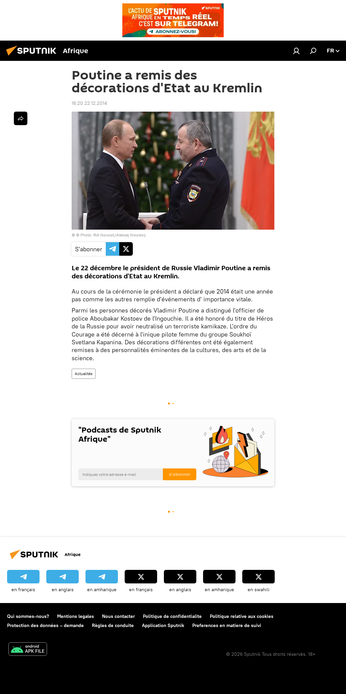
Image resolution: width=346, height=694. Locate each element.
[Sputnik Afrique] (33, 56)
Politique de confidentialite (172, 616)
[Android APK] (28, 649)
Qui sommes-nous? (28, 616)
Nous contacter (118, 616)
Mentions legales (75, 616)
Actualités (84, 373)
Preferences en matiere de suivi (226, 625)
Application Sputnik (163, 625)
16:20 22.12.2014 (89, 103)
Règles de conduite (113, 625)
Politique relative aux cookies (241, 616)
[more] (20, 118)
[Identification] (296, 50)
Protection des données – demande (45, 625)
